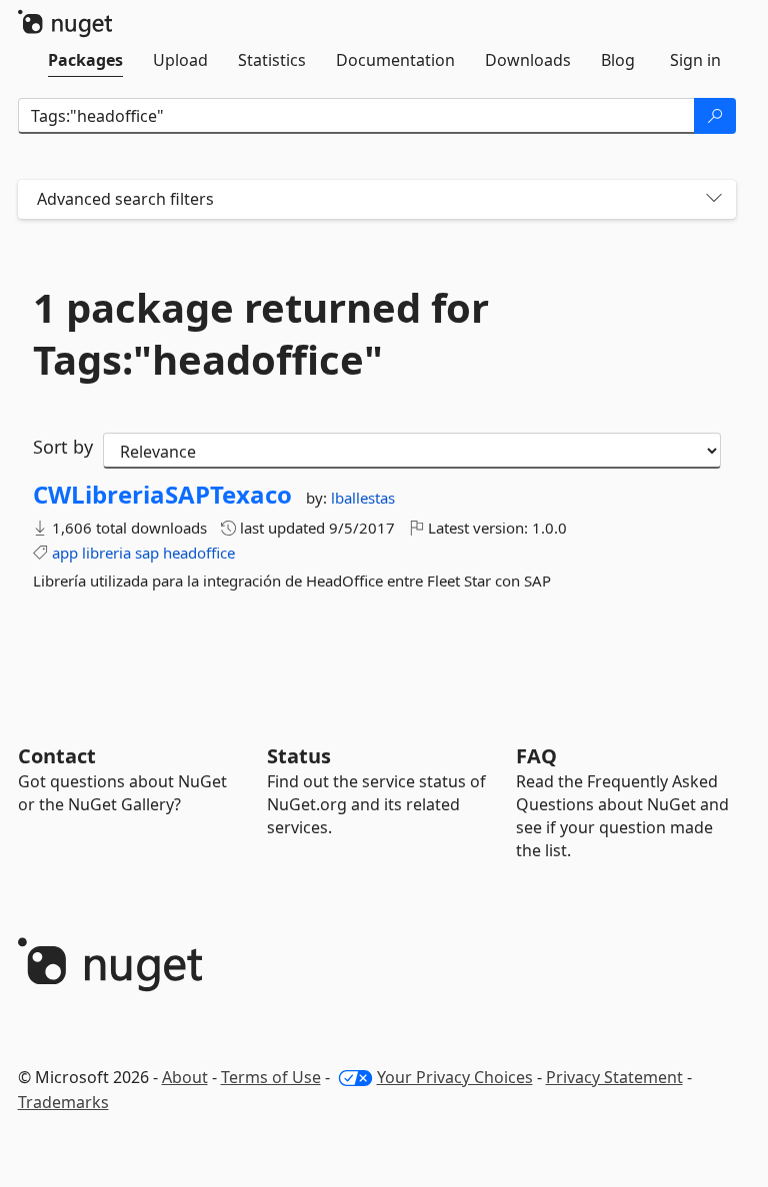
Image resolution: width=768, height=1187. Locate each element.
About (185, 1077)
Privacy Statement (614, 1077)
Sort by (63, 447)
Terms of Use (271, 1077)
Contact (57, 755)
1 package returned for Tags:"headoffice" (261, 334)
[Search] (715, 116)
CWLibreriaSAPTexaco (162, 495)
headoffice (199, 553)
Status (299, 755)
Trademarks (63, 1102)
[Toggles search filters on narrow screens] (714, 199)
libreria (106, 553)
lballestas (363, 498)
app (65, 553)
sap (147, 553)
